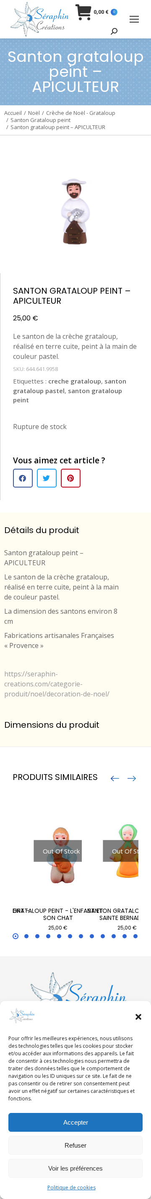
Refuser (75, 1145)
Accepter (75, 1122)
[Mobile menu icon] (134, 19)
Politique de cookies (71, 1187)
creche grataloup (74, 381)
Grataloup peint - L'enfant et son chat (58, 914)
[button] (138, 1017)
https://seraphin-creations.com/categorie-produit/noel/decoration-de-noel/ (56, 684)
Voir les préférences (75, 1168)
